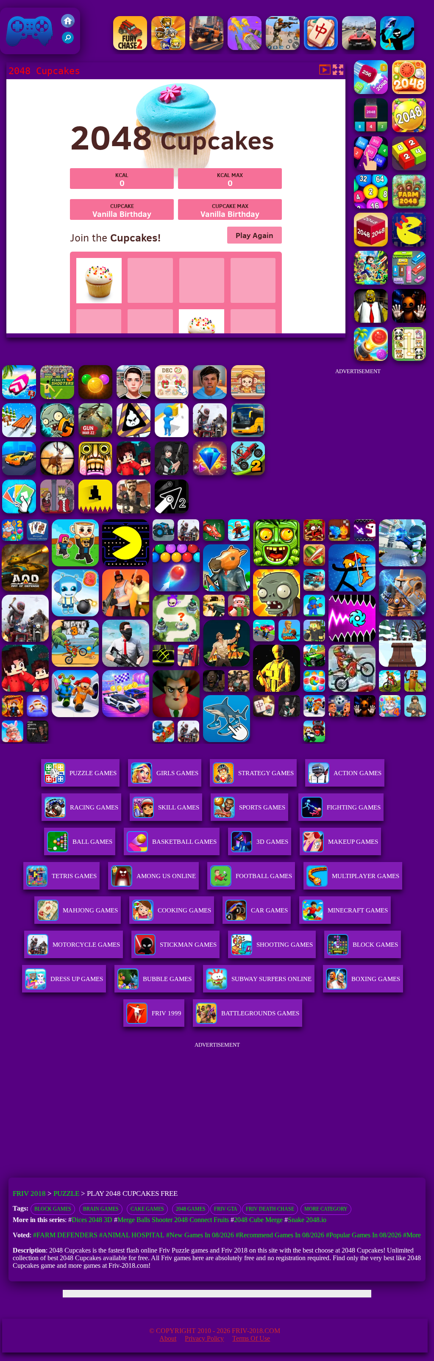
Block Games (52, 1209)
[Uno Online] (19, 511)
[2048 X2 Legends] (371, 168)
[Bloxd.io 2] (133, 473)
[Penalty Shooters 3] (57, 396)
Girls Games (177, 773)
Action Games (357, 773)
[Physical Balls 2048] (371, 206)
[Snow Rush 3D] (19, 434)
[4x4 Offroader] (206, 47)
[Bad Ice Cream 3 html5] (133, 434)
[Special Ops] (283, 47)
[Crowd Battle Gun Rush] (245, 47)
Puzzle (66, 1193)
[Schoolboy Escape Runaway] (133, 396)
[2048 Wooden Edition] (409, 129)
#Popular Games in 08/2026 (363, 1235)
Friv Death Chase (270, 1209)
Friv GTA (225, 1209)
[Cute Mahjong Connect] (409, 358)
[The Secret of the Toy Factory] (409, 320)
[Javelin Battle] (397, 47)
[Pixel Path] (95, 511)
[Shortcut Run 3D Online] (172, 434)
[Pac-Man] (409, 244)
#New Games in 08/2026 (200, 1235)
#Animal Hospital (131, 1235)
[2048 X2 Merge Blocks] (371, 129)
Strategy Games (266, 773)
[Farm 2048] (409, 206)
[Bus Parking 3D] (248, 434)
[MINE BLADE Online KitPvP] (371, 282)
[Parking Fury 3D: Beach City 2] (19, 473)
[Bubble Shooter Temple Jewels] (95, 396)
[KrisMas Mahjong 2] (172, 396)
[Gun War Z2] (95, 434)
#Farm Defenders (65, 1235)
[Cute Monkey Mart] (248, 396)
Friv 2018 (29, 1193)
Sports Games (262, 807)
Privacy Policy (204, 1338)
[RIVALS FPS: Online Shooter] (172, 473)
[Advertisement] (358, 433)
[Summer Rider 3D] (19, 396)
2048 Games (191, 1209)
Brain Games (101, 1209)
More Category (326, 1209)
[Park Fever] (409, 282)
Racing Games (94, 807)
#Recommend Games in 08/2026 (280, 1235)
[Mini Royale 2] (133, 511)
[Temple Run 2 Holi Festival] (95, 473)
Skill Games (178, 807)
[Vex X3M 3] (210, 434)
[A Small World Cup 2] (210, 396)
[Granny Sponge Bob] (371, 320)
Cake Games (147, 1209)
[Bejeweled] (210, 473)
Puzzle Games (93, 773)
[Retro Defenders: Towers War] (168, 47)
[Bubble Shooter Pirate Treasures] (371, 358)
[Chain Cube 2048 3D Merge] (371, 91)
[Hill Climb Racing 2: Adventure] (248, 473)
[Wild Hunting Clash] (57, 473)
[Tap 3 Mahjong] (321, 47)
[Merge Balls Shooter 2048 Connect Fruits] (409, 91)
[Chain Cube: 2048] (371, 244)
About (167, 1338)
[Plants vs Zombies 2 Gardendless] (57, 434)
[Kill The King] (57, 511)
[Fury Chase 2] (130, 47)
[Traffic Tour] (359, 47)
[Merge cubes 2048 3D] (409, 168)
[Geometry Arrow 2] (172, 511)
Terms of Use (251, 1338)
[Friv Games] (68, 25)
